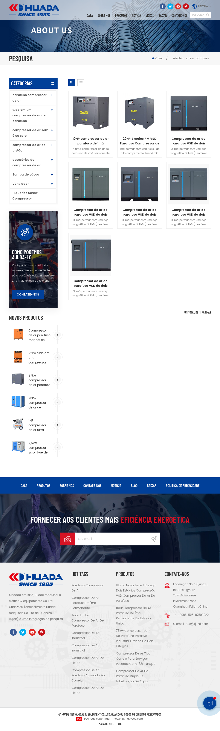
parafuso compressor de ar (29, 98)
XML (120, 724)
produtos (43, 485)
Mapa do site (106, 724)
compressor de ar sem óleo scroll (30, 133)
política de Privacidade (182, 485)
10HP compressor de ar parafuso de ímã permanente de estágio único (90, 141)
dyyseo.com (135, 719)
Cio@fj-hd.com (197, 624)
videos (150, 15)
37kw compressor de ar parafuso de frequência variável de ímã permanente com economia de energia (39, 380)
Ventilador (20, 183)
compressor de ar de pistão (29, 148)
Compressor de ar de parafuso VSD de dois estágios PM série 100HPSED (91, 212)
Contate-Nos (179, 15)
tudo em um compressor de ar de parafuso (29, 115)
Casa (90, 15)
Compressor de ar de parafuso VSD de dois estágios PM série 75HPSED (189, 212)
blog (134, 485)
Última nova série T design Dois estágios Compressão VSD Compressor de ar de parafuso (136, 593)
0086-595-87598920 (194, 615)
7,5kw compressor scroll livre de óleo (38, 448)
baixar (163, 15)
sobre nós (104, 15)
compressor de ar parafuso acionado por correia (88, 675)
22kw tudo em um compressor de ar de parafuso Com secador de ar (39, 358)
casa (24, 485)
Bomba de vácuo (25, 174)
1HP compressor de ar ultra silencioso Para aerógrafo (39, 425)
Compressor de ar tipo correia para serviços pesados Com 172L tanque (136, 658)
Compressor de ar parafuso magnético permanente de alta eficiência (39, 335)
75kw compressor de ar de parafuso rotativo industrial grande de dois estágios (38, 403)
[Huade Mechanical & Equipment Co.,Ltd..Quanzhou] (35, 10)
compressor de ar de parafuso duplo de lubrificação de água (132, 676)
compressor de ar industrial (85, 635)
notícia (136, 15)
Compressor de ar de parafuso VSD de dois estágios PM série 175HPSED (91, 283)
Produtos (121, 15)
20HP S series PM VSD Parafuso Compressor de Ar (139, 141)
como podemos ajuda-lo (27, 254)
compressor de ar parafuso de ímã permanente (85, 603)
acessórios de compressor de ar (26, 162)
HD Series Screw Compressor (25, 196)
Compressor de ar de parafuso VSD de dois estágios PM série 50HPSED (189, 141)
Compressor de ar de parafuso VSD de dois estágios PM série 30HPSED (140, 212)
